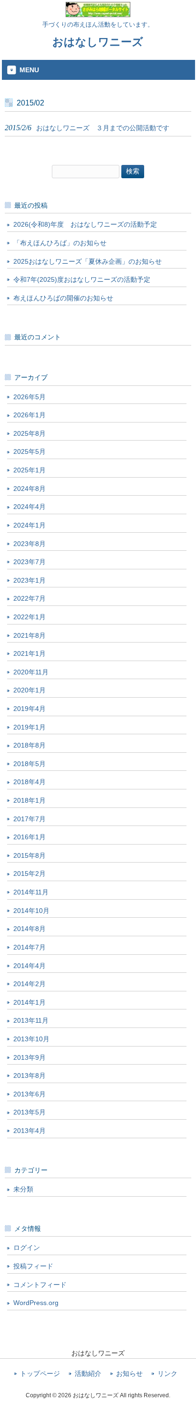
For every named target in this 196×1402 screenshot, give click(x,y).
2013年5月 (29, 1112)
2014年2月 (29, 984)
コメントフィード (40, 1284)
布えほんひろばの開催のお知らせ (63, 298)
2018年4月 (29, 782)
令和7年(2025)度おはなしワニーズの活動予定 (81, 279)
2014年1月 (29, 1002)
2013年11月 (31, 1020)
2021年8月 (29, 635)
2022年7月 (29, 598)
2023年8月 (29, 543)
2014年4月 (29, 966)
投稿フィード (33, 1266)
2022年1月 (29, 617)
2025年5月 (29, 451)
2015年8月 (29, 855)
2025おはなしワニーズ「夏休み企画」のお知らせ (87, 261)
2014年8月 (29, 928)
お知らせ (129, 1373)
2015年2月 (29, 873)
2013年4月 (29, 1130)
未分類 (23, 1189)
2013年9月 (29, 1057)
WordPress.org (36, 1302)
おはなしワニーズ (97, 42)
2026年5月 (29, 397)
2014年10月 (31, 910)
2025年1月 (29, 470)
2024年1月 (29, 525)
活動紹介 (88, 1373)
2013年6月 (29, 1094)
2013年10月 (31, 1039)
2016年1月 (29, 837)
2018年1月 (29, 800)
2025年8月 (29, 433)
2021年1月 (29, 653)
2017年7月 (29, 819)
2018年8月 (29, 745)
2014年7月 (29, 947)
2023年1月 (29, 580)
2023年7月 (29, 562)
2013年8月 (29, 1075)
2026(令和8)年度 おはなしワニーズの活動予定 (85, 224)
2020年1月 (29, 690)
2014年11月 (31, 892)
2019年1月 (29, 727)
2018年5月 (29, 764)
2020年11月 (31, 672)
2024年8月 (29, 488)
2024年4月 (29, 506)
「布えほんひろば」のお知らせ (60, 243)
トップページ (40, 1373)
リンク (167, 1373)
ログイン (26, 1247)
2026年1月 (29, 415)
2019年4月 (29, 708)
